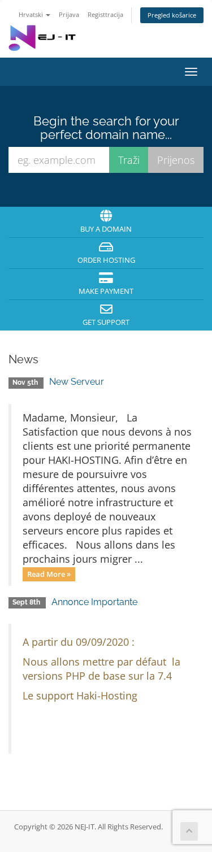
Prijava (69, 14)
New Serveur (76, 381)
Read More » (49, 574)
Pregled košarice (172, 15)
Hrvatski (32, 14)
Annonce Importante (94, 602)
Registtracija (105, 14)
